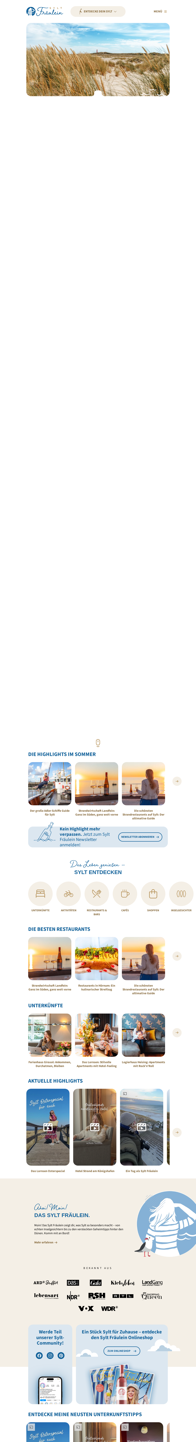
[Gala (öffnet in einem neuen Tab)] (96, 1283)
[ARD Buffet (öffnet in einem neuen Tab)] (46, 1282)
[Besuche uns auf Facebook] (39, 1355)
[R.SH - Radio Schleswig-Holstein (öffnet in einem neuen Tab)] (97, 1296)
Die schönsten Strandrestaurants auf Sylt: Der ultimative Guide (143, 815)
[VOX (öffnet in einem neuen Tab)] (86, 1308)
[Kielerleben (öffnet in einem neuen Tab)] (123, 1283)
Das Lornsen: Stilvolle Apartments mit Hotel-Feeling (97, 1064)
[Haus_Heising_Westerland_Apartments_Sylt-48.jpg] (143, 1035)
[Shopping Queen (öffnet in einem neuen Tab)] (151, 1296)
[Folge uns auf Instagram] (50, 1355)
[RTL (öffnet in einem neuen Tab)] (123, 1296)
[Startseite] (44, 11)
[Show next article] (177, 781)
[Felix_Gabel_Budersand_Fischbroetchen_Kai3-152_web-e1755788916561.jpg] (96, 958)
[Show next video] (177, 1132)
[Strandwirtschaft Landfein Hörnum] (96, 783)
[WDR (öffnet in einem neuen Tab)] (109, 1308)
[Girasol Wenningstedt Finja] (49, 1035)
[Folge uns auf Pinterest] (61, 1355)
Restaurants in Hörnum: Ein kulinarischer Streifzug (96, 988)
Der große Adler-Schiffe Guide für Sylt (50, 813)
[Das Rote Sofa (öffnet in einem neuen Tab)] (73, 1283)
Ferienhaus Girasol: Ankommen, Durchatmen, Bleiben (49, 1064)
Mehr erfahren (43, 1242)
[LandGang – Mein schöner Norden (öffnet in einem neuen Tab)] (152, 1283)
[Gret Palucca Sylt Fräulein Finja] (49, 783)
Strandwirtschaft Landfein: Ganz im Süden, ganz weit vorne (96, 813)
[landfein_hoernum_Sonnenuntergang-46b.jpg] (143, 783)
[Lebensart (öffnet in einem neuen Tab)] (46, 1296)
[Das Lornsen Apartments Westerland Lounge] (96, 1035)
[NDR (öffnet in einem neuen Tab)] (73, 1296)
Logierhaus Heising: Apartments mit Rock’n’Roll (143, 1064)
